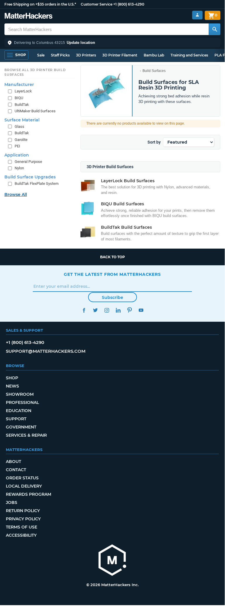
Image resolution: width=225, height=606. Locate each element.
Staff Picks (60, 55)
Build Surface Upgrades (30, 177)
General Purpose (28, 161)
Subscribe (112, 297)
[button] (112, 42)
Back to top (112, 257)
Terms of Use (21, 527)
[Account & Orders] (197, 15)
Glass (19, 126)
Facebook (84, 310)
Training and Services (189, 55)
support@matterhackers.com (45, 351)
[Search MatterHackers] (214, 29)
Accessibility (21, 535)
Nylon (19, 168)
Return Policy (23, 510)
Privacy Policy (23, 518)
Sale (40, 55)
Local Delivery (24, 486)
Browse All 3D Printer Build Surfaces (35, 72)
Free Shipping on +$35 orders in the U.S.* (40, 4)
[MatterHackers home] (28, 16)
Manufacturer (19, 84)
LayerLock (23, 91)
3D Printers (86, 55)
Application (16, 155)
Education (18, 410)
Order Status (22, 478)
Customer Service (96, 4)
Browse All (15, 194)
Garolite (21, 139)
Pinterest (129, 310)
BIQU (19, 98)
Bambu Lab (154, 55)
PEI (17, 146)
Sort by (154, 142)
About (13, 461)
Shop (12, 378)
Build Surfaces (154, 71)
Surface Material (21, 120)
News (12, 386)
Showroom (20, 394)
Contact (16, 469)
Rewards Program (28, 494)
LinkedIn (118, 310)
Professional (22, 402)
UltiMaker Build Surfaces (35, 111)
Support (16, 418)
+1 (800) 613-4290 (128, 4)
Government (21, 427)
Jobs (11, 502)
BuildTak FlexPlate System (37, 183)
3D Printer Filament (119, 55)
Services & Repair (26, 435)
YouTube (141, 310)
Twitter (95, 310)
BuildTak (22, 104)
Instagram (107, 310)
